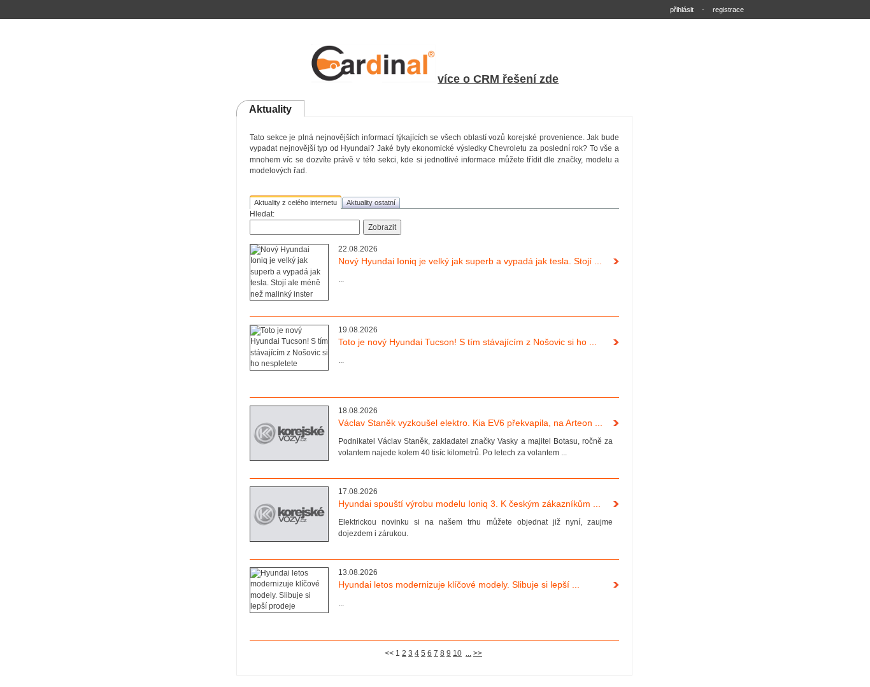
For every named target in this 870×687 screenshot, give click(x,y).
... (468, 653)
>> (477, 653)
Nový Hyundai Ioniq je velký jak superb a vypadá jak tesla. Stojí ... (470, 261)
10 (457, 653)
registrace (728, 9)
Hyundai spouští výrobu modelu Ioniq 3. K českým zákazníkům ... (469, 504)
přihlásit (682, 9)
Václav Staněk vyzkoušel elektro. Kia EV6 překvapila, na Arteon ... (470, 423)
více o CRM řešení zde (498, 79)
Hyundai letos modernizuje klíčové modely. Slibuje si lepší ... (459, 584)
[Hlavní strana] (373, 80)
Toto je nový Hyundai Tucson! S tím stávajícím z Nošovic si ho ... (467, 342)
